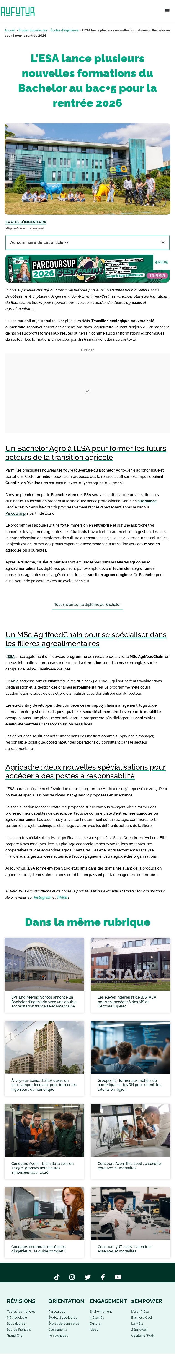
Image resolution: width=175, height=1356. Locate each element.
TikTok (62, 897)
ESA (11, 656)
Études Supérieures (33, 30)
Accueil (10, 30)
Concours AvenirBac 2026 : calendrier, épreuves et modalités (130, 1165)
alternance (147, 501)
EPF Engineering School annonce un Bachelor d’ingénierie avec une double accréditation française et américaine (44, 1001)
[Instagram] (72, 1277)
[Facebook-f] (103, 1277)
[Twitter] (88, 1277)
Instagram (42, 897)
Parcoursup (15, 513)
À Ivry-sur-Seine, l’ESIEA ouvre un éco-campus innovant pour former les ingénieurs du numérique (44, 1084)
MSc (14, 681)
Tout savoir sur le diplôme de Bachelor (87, 604)
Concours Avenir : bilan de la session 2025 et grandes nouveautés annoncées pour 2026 (42, 1168)
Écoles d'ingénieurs (65, 30)
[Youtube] (118, 1277)
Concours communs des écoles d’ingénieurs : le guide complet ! (38, 1249)
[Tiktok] (57, 1277)
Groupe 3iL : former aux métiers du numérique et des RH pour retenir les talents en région (129, 1084)
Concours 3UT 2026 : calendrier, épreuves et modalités (125, 1249)
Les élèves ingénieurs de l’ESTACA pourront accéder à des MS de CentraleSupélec (127, 1001)
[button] (167, 10)
